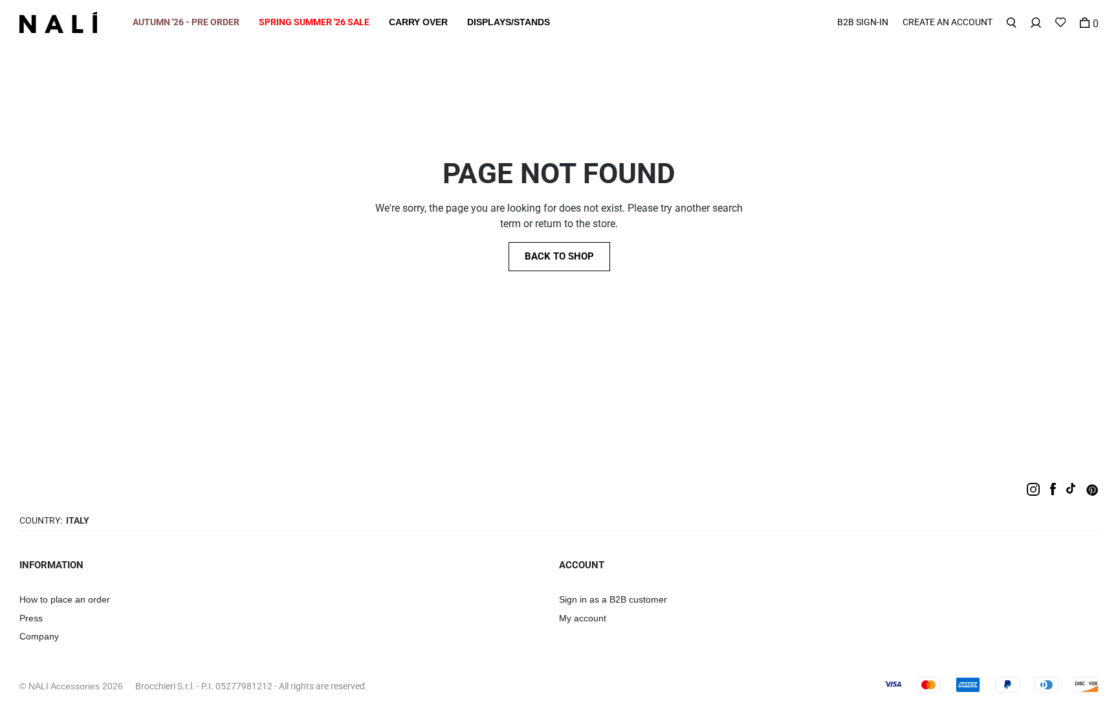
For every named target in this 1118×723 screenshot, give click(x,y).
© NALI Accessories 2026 (71, 686)
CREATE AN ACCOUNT (947, 22)
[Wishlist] (1060, 22)
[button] (186, 22)
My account (582, 618)
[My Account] (1036, 22)
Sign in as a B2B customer (613, 599)
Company (39, 636)
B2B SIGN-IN (862, 22)
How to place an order (64, 599)
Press (31, 618)
